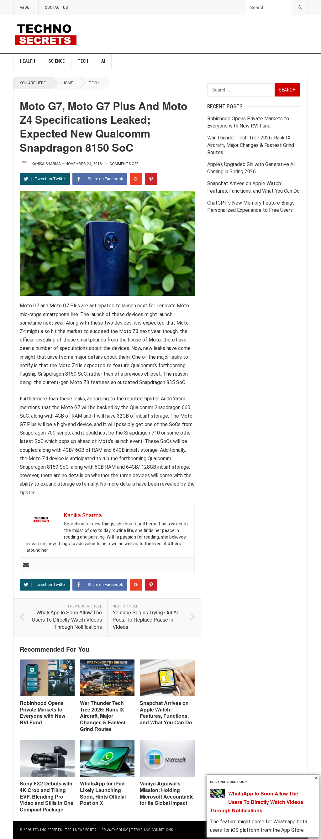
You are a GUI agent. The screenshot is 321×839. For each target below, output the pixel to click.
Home (67, 83)
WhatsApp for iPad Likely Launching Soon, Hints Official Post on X (103, 793)
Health (27, 61)
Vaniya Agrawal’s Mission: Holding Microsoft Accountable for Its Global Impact (167, 793)
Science (56, 61)
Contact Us (56, 7)
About (26, 7)
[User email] (26, 565)
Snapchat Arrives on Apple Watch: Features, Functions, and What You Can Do (166, 712)
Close (316, 778)
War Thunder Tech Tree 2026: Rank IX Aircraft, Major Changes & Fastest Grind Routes (102, 715)
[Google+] (136, 179)
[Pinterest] (151, 179)
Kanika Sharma (46, 164)
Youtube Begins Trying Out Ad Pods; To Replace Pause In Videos (146, 619)
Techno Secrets (47, 830)
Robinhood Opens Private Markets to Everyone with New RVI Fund (42, 712)
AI (103, 61)
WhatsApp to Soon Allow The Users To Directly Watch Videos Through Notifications (67, 619)
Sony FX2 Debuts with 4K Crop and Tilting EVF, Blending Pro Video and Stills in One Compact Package (46, 796)
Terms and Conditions (152, 830)
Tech (83, 61)
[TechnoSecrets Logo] (48, 34)
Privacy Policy (115, 830)
